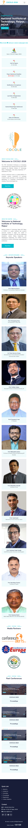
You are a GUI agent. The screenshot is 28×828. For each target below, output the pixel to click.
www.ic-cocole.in (10, 821)
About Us (5, 789)
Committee (5, 793)
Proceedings (6, 795)
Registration (6, 797)
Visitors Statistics (7, 799)
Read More (7, 186)
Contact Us (5, 791)
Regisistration (5, 32)
